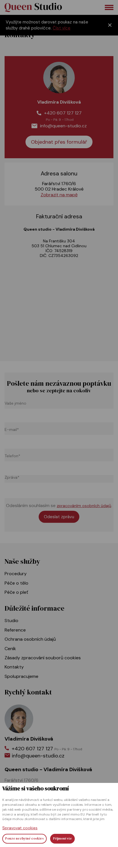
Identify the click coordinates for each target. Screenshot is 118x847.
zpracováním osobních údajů (84, 505)
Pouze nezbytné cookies (24, 838)
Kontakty (14, 667)
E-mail (12, 429)
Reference (15, 630)
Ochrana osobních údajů (30, 639)
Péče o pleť (16, 592)
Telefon (12, 456)
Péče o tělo (16, 583)
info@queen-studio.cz (63, 126)
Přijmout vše (62, 838)
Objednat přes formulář (59, 141)
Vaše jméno (15, 403)
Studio (11, 621)
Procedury (16, 574)
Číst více (61, 28)
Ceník (10, 649)
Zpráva (12, 477)
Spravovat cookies (20, 827)
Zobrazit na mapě (59, 195)
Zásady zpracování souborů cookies (43, 658)
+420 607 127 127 (63, 113)
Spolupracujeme (21, 676)
